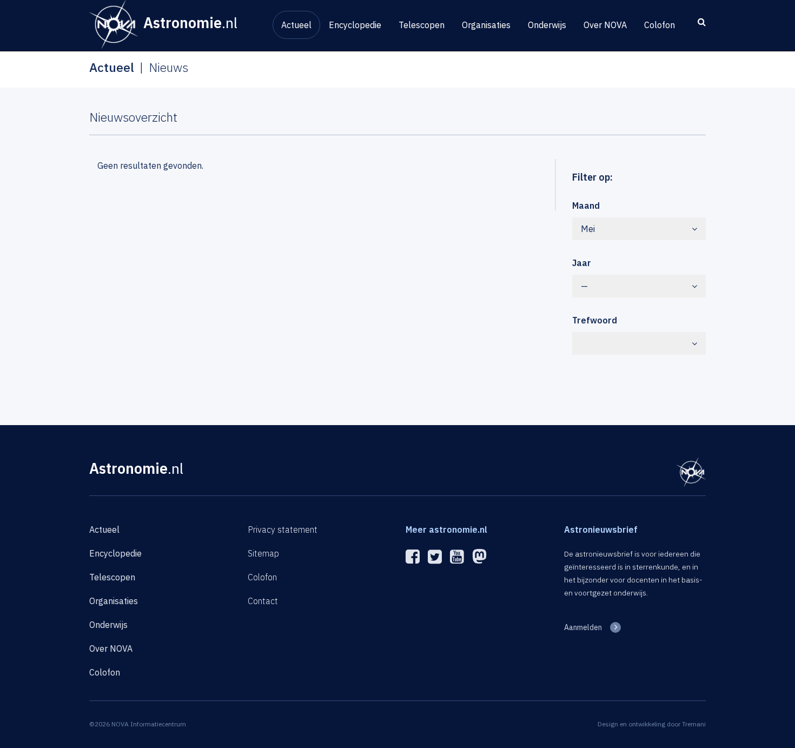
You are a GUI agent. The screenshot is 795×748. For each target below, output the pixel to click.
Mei (588, 228)
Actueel (296, 24)
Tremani (694, 724)
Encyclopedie (355, 24)
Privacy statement (282, 529)
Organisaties (486, 24)
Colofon (659, 24)
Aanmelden (583, 627)
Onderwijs (547, 24)
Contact (263, 600)
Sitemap (263, 553)
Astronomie (136, 468)
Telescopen (422, 24)
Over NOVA (605, 24)
